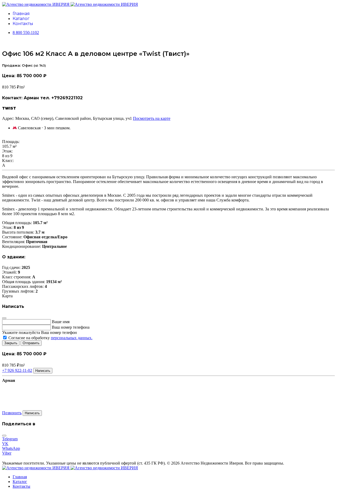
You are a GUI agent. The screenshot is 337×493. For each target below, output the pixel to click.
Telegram (10, 439)
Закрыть (10, 343)
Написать (42, 371)
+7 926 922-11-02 (17, 370)
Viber (6, 453)
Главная (21, 13)
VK (5, 443)
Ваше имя (61, 321)
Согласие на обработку (49, 338)
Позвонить (12, 413)
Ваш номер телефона (71, 327)
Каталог (21, 18)
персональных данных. (71, 338)
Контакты (23, 23)
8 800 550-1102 (26, 32)
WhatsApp (11, 448)
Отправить (31, 343)
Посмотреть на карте (151, 118)
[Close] (4, 318)
